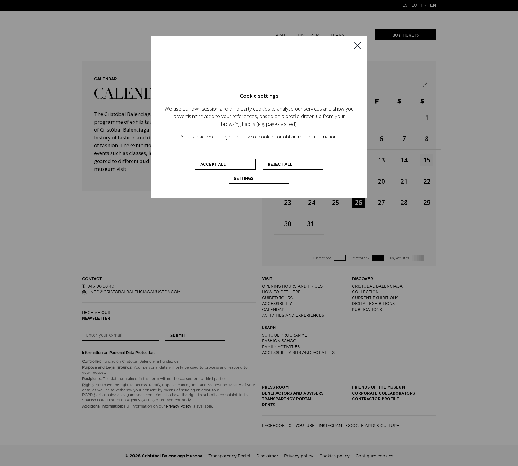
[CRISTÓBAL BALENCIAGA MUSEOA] (259, 69)
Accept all (213, 165)
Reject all (280, 165)
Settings (243, 179)
